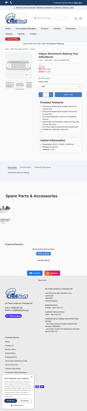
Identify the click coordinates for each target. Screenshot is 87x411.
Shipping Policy (11, 357)
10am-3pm (78, 3)
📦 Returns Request (44, 7)
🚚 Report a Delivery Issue (64, 7)
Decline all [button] (25, 401)
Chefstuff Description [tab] (42, 167)
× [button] (31, 377)
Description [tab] (12, 167)
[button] (80, 18)
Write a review (43, 254)
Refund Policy (10, 353)
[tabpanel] (43, 172)
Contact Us (9, 346)
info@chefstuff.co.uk (20, 310)
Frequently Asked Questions (16, 372)
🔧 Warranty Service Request (24, 7)
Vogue (41, 60)
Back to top (42, 280)
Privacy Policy (10, 349)
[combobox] (50, 18)
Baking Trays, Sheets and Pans (19, 49)
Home (7, 49)
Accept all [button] (11, 401)
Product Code (43, 82)
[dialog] (18, 392)
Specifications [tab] (25, 167)
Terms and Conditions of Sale (16, 361)
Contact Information (13, 369)
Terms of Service (11, 365)
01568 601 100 (16, 308)
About (7, 342)
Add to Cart (68, 95)
